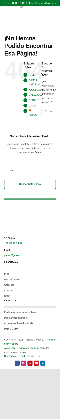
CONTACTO (35, 100)
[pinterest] (30, 363)
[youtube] (36, 363)
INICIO (32, 75)
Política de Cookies (28, 348)
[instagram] (23, 363)
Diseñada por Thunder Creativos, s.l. (23, 356)
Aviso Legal (10, 348)
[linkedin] (42, 363)
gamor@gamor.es (47, 3)
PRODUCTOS (36, 89)
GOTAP (32, 105)
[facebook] (17, 363)
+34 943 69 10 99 (18, 3)
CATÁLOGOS (35, 95)
